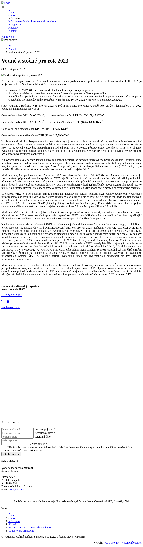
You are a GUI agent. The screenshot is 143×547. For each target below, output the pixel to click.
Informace (14, 521)
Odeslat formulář (11, 454)
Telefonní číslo (42, 436)
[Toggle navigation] (2, 7)
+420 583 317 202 (11, 295)
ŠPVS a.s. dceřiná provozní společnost (29, 527)
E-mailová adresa (44, 432)
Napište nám (8, 36)
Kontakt (12, 30)
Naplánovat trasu (10, 307)
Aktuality (13, 27)
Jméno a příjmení (44, 429)
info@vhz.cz (17, 489)
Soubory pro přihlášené (21, 530)
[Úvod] (9, 45)
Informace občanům (19, 21)
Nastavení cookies (132, 542)
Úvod (11, 11)
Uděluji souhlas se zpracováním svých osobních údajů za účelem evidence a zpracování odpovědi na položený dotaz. (70, 447)
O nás (11, 15)
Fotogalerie (14, 24)
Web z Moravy (111, 542)
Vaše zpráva (39, 443)
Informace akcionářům (43, 21)
